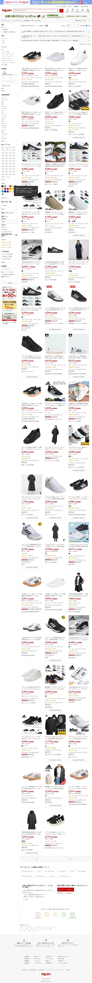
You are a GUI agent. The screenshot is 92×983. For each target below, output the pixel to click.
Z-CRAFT (25, 282)
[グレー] (5, 186)
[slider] (1, 75)
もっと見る (25, 899)
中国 (2, 102)
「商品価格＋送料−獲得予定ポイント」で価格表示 (32, 25)
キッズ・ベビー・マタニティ (27, 928)
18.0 (7, 155)
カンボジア (4, 108)
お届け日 (3, 224)
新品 (2, 88)
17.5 (3, 155)
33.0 (14, 174)
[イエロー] (13, 189)
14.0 (10, 150)
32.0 (7, 174)
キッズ (3, 42)
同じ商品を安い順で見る (79, 137)
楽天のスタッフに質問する (66, 889)
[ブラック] (2, 186)
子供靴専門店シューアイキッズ (54, 419)
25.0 (14, 163)
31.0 (14, 171)
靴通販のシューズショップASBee (55, 323)
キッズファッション (42, 928)
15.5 (7, 153)
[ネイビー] (5, 191)
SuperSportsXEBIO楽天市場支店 (31, 86)
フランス (3, 129)
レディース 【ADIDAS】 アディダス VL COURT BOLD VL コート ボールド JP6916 (32, 788)
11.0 (7, 147)
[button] (86, 6)
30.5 (10, 171)
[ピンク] (2, 189)
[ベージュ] (13, 186)
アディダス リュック (64, 876)
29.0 (14, 169)
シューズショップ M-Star (29, 703)
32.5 (10, 174)
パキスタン (4, 125)
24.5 (10, 163)
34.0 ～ (3, 177)
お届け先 (3, 218)
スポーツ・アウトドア (26, 927)
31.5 (3, 174)
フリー (8, 177)
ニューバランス (62, 871)
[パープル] (8, 191)
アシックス (52, 876)
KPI (24, 564)
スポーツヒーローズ (28, 371)
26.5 (10, 166)
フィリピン (4, 127)
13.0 (3, 150)
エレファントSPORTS (52, 184)
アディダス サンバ (41, 876)
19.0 (14, 155)
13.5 (7, 150)
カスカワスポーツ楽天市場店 (77, 134)
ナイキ (39, 871)
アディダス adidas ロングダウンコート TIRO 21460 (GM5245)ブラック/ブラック (55, 738)
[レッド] (8, 189)
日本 (2, 104)
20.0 (7, 158)
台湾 (2, 121)
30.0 (7, 171)
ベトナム (3, 97)
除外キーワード (5, 276)
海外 (6, 216)
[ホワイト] (8, 186)
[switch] (16, 235)
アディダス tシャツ (50, 871)
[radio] (2, 27)
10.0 (3, 147)
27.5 (3, 169)
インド (3, 110)
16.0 (10, 153)
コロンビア (4, 138)
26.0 (7, 166)
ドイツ (3, 136)
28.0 (7, 169)
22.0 (7, 161)
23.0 (14, 161)
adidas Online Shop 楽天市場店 (54, 373)
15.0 (3, 153)
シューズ (53, 927)
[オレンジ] (10, 189)
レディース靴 (26, 930)
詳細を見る (75, 40)
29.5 (3, 171)
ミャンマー (4, 116)
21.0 (14, 158)
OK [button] (35, 191)
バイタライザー (74, 757)
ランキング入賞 (74, 130)
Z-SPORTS (73, 657)
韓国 (2, 131)
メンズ (3, 40)
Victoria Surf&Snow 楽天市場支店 (78, 804)
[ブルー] (2, 191)
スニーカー (35, 930)
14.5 (14, 150)
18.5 (10, 155)
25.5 (3, 166)
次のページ (71, 859)
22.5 (10, 161)
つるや (71, 186)
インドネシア (4, 99)
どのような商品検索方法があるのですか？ (34, 894)
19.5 (3, 158)
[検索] (61, 10)
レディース (4, 38)
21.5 (3, 161)
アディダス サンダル (26, 876)
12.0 (14, 147)
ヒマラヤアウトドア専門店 (53, 460)
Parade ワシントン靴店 (29, 232)
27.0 (14, 166)
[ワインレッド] (5, 189)
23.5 (3, 163)
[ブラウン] (10, 186)
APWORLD (49, 232)
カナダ (3, 119)
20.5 (10, 158)
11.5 (10, 147)
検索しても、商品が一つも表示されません (34, 896)
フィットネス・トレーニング (41, 927)
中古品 (3, 90)
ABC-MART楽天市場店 (28, 655)
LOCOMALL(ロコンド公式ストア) (55, 848)
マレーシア (4, 114)
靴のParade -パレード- (28, 757)
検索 (10, 81)
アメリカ (3, 106)
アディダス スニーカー (27, 871)
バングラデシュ (5, 134)
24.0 (7, 163)
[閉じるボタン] (88, 32)
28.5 (10, 169)
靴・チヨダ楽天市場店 (75, 86)
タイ (2, 112)
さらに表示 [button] (4, 64)
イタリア (3, 123)
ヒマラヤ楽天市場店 (51, 279)
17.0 (14, 153)
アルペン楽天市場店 (75, 282)
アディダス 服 (81, 871)
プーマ (72, 871)
